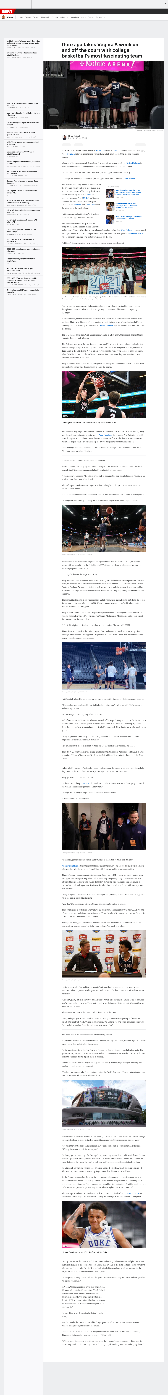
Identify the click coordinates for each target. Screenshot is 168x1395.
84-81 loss (100, 150)
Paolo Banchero (105, 435)
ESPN (7, 11)
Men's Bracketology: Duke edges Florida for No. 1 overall (129, 217)
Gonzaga (71, 153)
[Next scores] (165, 4)
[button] (160, 11)
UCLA (86, 197)
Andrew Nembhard (70, 865)
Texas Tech (90, 204)
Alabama (77, 204)
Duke (114, 150)
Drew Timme (129, 178)
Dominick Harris (136, 233)
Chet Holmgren (127, 230)
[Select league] (8, 4)
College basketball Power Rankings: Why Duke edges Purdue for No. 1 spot (127, 205)
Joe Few (86, 783)
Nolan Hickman (133, 163)
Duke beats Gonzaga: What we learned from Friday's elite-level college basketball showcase (128, 192)
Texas (88, 194)
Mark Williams (133, 1193)
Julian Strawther (106, 325)
